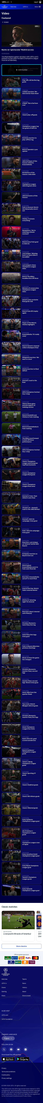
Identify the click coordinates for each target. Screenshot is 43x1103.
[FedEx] (28, 958)
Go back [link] (6, 22)
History (24, 987)
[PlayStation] (14, 958)
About (24, 991)
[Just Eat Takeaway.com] (25, 962)
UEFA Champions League (5, 6)
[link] (13, 6)
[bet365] (18, 962)
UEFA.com (5, 1015)
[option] (21, 70)
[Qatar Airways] (32, 962)
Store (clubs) (26, 996)
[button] (37, 6)
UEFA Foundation (7, 1019)
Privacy (4, 1068)
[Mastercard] (35, 958)
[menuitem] (15, 6)
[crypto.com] (11, 962)
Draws (4, 987)
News (24, 983)
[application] (21, 36)
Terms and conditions (8, 1072)
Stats (3, 996)
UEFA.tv (4, 983)
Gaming (4, 991)
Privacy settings (7, 1078)
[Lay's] (21, 958)
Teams (24, 979)
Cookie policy (6, 1075)
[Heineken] (7, 958)
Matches (4, 979)
